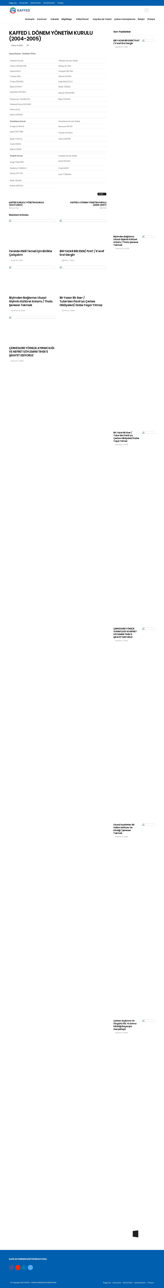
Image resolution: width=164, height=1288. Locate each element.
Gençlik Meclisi (49, 3)
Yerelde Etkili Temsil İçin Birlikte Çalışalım (30, 253)
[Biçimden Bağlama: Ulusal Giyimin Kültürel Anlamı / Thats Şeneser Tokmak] (32, 279)
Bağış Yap (13, 3)
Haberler (55, 19)
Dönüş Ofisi (23, 3)
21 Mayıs (60, 3)
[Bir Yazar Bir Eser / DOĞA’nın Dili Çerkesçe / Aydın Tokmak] (134, 1242)
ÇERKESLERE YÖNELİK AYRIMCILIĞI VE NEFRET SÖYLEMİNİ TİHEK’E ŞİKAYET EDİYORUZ (31, 351)
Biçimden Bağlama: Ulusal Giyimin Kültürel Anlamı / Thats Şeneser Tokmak (31, 301)
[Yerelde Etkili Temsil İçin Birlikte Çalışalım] (32, 232)
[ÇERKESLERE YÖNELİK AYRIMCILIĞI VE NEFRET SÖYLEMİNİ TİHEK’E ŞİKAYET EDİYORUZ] (32, 329)
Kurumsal (41, 19)
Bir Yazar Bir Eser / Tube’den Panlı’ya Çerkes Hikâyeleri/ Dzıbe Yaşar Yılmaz (81, 301)
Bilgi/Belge (66, 19)
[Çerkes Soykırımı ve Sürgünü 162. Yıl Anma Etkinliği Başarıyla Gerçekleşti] (148, 1115)
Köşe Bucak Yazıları (102, 19)
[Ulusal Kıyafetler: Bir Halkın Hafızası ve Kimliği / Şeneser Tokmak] (148, 919)
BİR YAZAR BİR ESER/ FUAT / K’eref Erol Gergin (82, 253)
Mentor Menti (35, 3)
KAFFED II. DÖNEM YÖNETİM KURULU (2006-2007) (88, 205)
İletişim (141, 19)
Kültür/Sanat (82, 19)
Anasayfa (29, 19)
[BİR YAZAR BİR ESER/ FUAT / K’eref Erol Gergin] (83, 232)
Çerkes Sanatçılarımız (124, 19)
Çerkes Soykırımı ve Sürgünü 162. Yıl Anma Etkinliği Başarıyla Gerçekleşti (124, 1025)
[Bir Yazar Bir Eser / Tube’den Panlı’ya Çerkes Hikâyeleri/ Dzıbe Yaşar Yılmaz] (83, 279)
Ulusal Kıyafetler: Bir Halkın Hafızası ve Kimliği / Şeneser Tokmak (124, 829)
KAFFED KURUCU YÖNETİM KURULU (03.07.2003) (26, 205)
